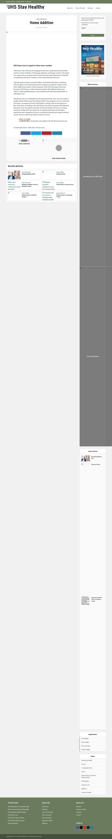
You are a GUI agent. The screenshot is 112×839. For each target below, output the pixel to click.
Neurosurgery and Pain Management (88, 776)
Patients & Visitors (47, 820)
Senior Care (40, 127)
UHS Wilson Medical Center (16, 820)
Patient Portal (20, 1)
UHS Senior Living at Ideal (16, 818)
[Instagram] (81, 827)
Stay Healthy (60, 172)
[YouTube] (84, 827)
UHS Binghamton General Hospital (18, 806)
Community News (21, 127)
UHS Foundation (13, 823)
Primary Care (85, 785)
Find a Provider (46, 818)
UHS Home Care (19, 71)
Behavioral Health (86, 760)
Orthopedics (85, 781)
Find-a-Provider (80, 8)
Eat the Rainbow (93, 356)
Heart (83, 772)
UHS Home (45, 806)
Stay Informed (42, 19)
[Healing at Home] (86, 529)
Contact (98, 8)
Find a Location (10, 1)
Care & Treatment (47, 812)
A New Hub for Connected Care (65, 184)
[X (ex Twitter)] (88, 827)
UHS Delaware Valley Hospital (30, 89)
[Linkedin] (91, 827)
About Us (70, 8)
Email (83, 28)
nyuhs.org (28, 1)
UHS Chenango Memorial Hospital (18, 809)
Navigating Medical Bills (28, 174)
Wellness (84, 789)
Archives (90, 8)
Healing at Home (60, 174)
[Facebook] (77, 827)
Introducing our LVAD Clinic (93, 177)
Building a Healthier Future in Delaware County (96, 599)
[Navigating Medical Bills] (86, 458)
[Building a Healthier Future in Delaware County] (86, 662)
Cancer (83, 764)
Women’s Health (86, 792)
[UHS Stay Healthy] (25, 6)
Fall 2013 (32, 127)
